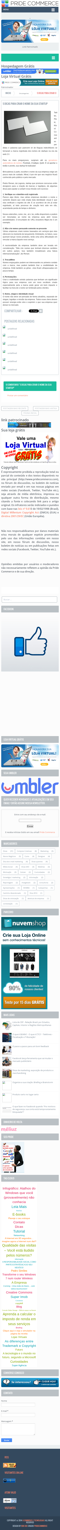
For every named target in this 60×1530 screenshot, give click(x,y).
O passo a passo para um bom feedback (30, 1046)
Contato (19, 1222)
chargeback (26, 882)
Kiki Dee (24, 1525)
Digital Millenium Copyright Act (20, 512)
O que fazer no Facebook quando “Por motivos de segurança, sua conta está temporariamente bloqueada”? (34, 1109)
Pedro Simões (19, 1270)
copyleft (19, 1303)
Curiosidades (39, 872)
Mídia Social (8, 867)
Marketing (44, 851)
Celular (23, 872)
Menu (6, 9)
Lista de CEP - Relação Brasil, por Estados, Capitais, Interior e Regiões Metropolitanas (31, 1023)
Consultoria (19, 1300)
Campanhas (43, 888)
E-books (19, 1214)
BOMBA (26, 888)
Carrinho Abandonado (12, 893)
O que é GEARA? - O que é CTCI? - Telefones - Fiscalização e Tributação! (32, 1035)
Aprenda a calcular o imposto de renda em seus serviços (19, 1319)
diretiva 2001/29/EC (12, 516)
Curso (27, 856)
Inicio (8, 93)
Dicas (5, 851)
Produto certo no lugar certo (25, 1094)
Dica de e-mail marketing (13, 861)
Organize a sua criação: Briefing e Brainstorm (32, 1082)
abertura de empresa (36, 898)
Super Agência (19, 1365)
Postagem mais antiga (46, 408)
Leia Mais (19, 1207)
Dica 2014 (33, 893)
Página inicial (30, 413)
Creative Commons (19, 1292)
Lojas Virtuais (19, 1337)
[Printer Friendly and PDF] (52, 311)
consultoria (43, 882)
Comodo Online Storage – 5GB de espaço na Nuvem (19, 1310)
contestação (8, 903)
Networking (19, 1235)
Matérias (41, 867)
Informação (33, 877)
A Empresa (19, 1282)
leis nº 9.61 (24, 508)
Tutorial (19, 1231)
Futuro (19, 1349)
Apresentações (9, 888)
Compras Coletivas (24, 851)
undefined (12, 328)
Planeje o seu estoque (19, 1218)
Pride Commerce (47, 832)
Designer (41, 856)
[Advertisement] (30, 704)
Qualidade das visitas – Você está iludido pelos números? (19, 1250)
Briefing (19, 1328)
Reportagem (8, 882)
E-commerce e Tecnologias (34, 1520)
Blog (19, 1306)
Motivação (7, 872)
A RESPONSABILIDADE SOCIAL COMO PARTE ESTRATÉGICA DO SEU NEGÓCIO (19, 1265)
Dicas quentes (37, 861)
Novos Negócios (9, 856)
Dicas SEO (25, 867)
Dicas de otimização (11, 898)
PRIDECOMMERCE (40, 1525)
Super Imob (19, 1297)
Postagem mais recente (14, 408)
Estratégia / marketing (11, 877)
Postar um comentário (17, 395)
